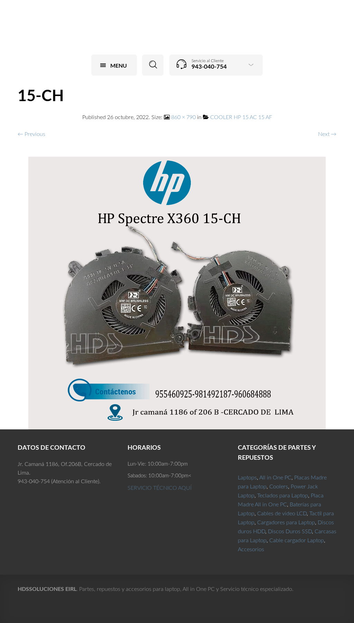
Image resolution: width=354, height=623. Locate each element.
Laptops (247, 477)
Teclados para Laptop (282, 495)
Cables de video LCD (282, 513)
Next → (327, 134)
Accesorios (251, 549)
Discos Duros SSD (290, 531)
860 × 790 (183, 117)
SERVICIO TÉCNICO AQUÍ (160, 488)
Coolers (278, 486)
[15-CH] (177, 292)
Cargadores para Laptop (286, 522)
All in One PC (275, 477)
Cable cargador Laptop (296, 540)
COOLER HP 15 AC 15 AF (241, 117)
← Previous (31, 134)
